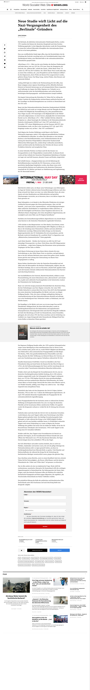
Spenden (73, 12)
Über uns (82, 2)
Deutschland (57, 558)
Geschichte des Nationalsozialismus (26, 561)
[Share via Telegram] (5, 56)
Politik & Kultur (26, 558)
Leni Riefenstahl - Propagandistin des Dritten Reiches (41, 541)
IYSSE (45, 12)
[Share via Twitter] (5, 49)
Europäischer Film (39, 561)
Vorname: (26, 501)
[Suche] (82, 10)
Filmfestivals (58, 561)
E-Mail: (25, 494)
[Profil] (85, 2)
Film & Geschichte (49, 561)
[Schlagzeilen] (11, 10)
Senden (45, 526)
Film (19, 558)
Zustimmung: (27, 514)
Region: (26, 507)
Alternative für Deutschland (38, 565)
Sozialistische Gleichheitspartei (34, 12)
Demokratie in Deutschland (24, 565)
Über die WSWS (60, 12)
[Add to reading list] (5, 67)
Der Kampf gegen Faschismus (47, 558)
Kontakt (76, 2)
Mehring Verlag (51, 12)
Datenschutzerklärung (38, 518)
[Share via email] (5, 60)
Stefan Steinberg (22, 35)
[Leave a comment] (5, 63)
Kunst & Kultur (35, 558)
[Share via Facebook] (5, 45)
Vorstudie (49, 116)
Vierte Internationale (20, 12)
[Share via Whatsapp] (5, 52)
